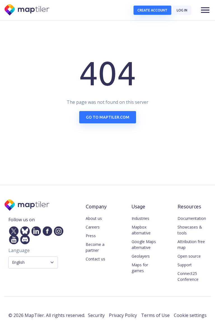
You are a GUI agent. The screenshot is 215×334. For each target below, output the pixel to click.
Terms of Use (155, 315)
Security (96, 315)
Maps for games (140, 267)
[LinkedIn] (35, 230)
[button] (205, 10)
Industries (140, 218)
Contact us (95, 259)
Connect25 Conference (187, 276)
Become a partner (95, 247)
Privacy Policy (123, 315)
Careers (93, 227)
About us (94, 218)
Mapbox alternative (141, 230)
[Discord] (23, 238)
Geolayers (141, 256)
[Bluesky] (23, 230)
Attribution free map (191, 244)
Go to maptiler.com (107, 117)
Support (184, 264)
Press (91, 235)
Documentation (191, 218)
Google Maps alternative (144, 244)
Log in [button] (182, 10)
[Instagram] (57, 230)
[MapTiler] (27, 10)
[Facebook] (46, 230)
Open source (189, 256)
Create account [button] (152, 10)
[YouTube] (12, 238)
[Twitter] (12, 230)
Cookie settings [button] (190, 315)
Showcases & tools (189, 230)
